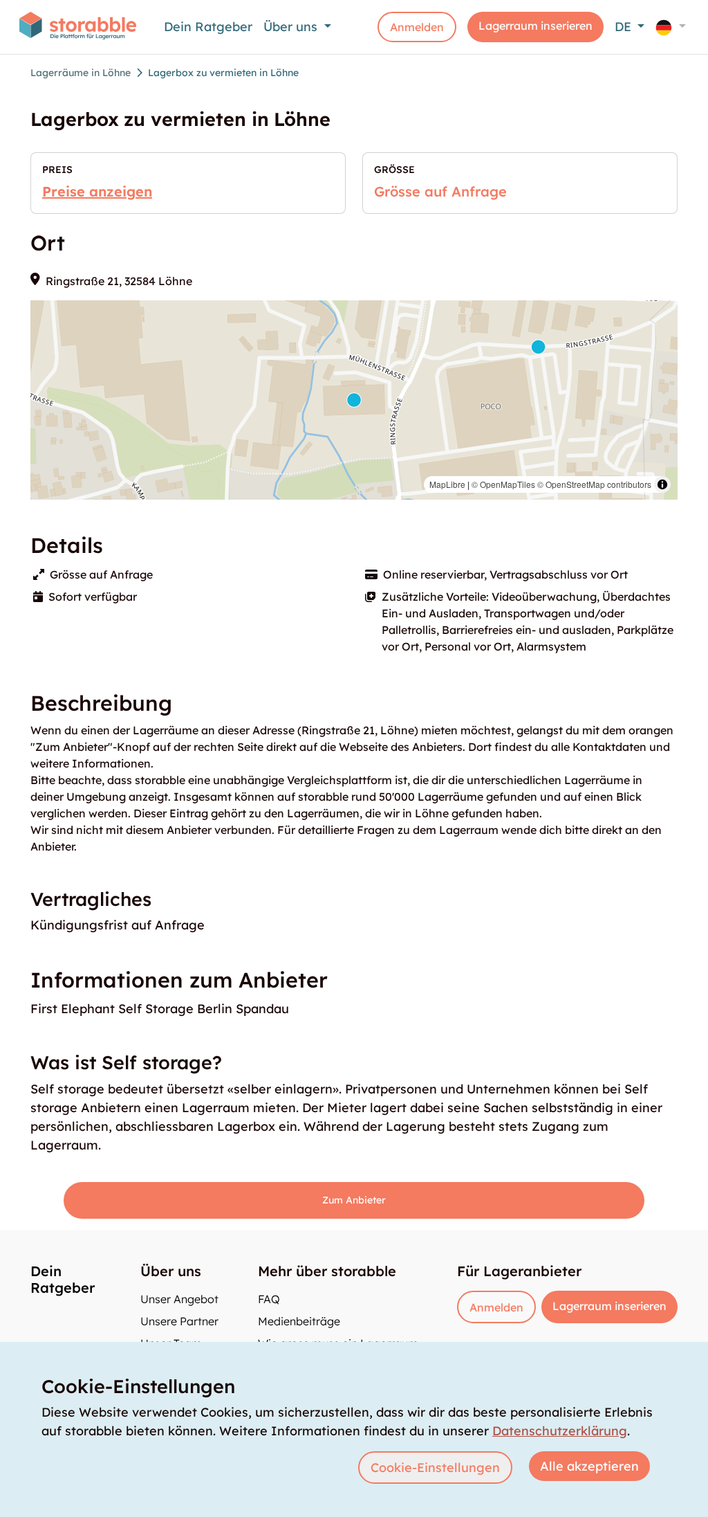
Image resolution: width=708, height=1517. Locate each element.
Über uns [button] (292, 27)
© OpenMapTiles (503, 484)
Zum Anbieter (354, 1200)
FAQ (269, 1299)
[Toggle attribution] (662, 484)
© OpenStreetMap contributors (594, 484)
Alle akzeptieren (589, 1466)
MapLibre (447, 484)
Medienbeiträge (299, 1321)
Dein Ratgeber (208, 27)
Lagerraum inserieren (535, 26)
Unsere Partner (179, 1321)
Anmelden (417, 27)
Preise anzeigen (97, 191)
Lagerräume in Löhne (80, 72)
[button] (670, 27)
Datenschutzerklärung (559, 1431)
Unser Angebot (179, 1299)
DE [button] (625, 27)
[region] (354, 400)
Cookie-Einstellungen (435, 1467)
